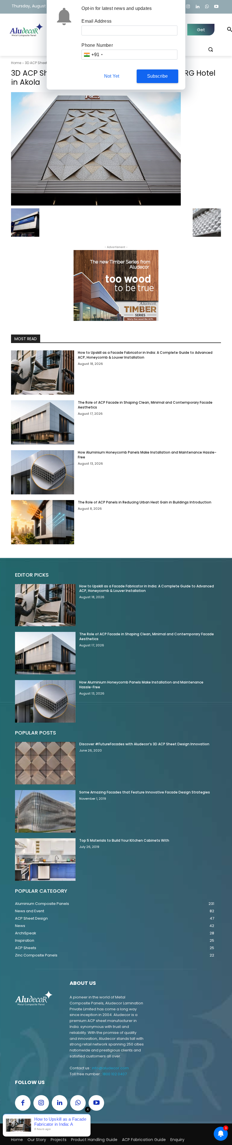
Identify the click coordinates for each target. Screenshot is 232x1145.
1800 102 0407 (114, 1074)
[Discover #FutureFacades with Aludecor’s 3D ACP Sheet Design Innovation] (45, 763)
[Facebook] (23, 1103)
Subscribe (157, 76)
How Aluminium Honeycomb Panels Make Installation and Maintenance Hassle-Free (147, 455)
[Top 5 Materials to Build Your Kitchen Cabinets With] (45, 859)
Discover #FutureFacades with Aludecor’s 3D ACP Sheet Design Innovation (144, 744)
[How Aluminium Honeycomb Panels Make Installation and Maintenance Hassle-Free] (42, 472)
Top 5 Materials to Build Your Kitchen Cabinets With (124, 840)
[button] (210, 49)
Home (16, 62)
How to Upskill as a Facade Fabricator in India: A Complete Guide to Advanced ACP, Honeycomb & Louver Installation (146, 588)
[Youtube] (216, 7)
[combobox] (93, 54)
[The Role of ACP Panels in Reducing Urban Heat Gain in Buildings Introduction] (42, 522)
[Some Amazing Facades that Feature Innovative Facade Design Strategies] (45, 811)
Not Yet (111, 76)
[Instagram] (188, 7)
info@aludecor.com (110, 1068)
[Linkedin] (198, 7)
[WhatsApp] (207, 7)
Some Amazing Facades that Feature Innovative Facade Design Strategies (144, 792)
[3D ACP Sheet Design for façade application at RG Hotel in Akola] (116, 149)
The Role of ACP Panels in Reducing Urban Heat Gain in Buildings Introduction (144, 502)
